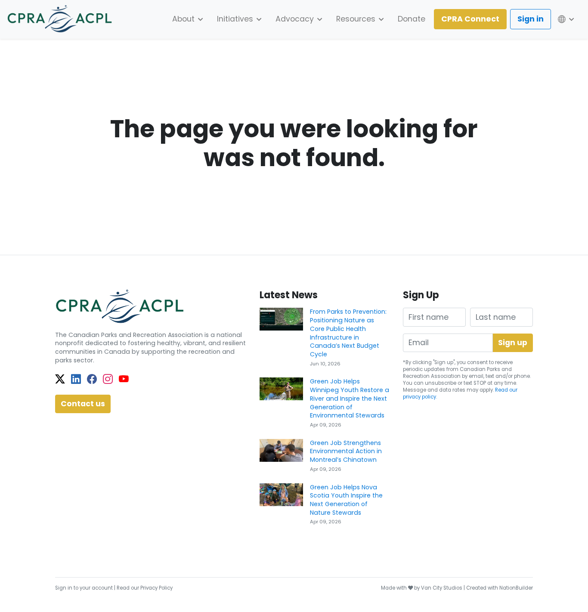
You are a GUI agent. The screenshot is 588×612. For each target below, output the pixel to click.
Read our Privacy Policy (145, 587)
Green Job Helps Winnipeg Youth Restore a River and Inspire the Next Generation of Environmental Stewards (349, 398)
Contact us (83, 404)
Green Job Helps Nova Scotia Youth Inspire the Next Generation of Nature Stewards (346, 500)
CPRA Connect (470, 19)
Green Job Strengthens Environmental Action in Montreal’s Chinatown (346, 451)
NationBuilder (516, 587)
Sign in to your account (84, 587)
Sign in (530, 19)
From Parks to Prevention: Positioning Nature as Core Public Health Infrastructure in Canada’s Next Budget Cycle (348, 333)
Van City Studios (441, 587)
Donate (411, 19)
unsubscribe (440, 383)
